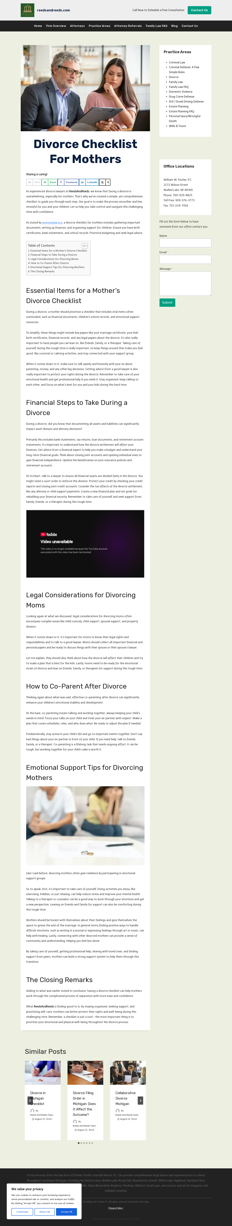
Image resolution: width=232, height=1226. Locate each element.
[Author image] (32, 1111)
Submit (167, 302)
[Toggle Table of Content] (83, 246)
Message (166, 268)
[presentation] (43, 1073)
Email (163, 252)
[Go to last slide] (30, 1100)
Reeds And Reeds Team (41, 1115)
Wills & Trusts (177, 126)
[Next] (140, 1100)
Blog (174, 26)
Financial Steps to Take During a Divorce (54, 254)
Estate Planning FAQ (181, 111)
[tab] (78, 1143)
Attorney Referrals (128, 26)
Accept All (66, 1211)
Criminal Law (177, 62)
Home (38, 26)
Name (163, 235)
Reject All (45, 1211)
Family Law (176, 82)
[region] (44, 1201)
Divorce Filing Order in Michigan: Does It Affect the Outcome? (84, 1104)
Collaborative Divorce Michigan (125, 1098)
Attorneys (77, 26)
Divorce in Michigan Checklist (38, 1098)
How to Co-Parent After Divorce (50, 263)
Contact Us (199, 10)
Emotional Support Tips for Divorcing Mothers (57, 267)
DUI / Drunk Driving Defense (186, 101)
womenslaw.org (52, 222)
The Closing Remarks (43, 271)
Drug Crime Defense (181, 96)
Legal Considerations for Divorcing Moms (54, 259)
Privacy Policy (116, 1208)
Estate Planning (179, 106)
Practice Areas (99, 26)
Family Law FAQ (156, 26)
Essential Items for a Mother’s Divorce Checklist (58, 250)
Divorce (174, 77)
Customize (22, 1211)
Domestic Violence (180, 91)
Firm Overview (56, 26)
